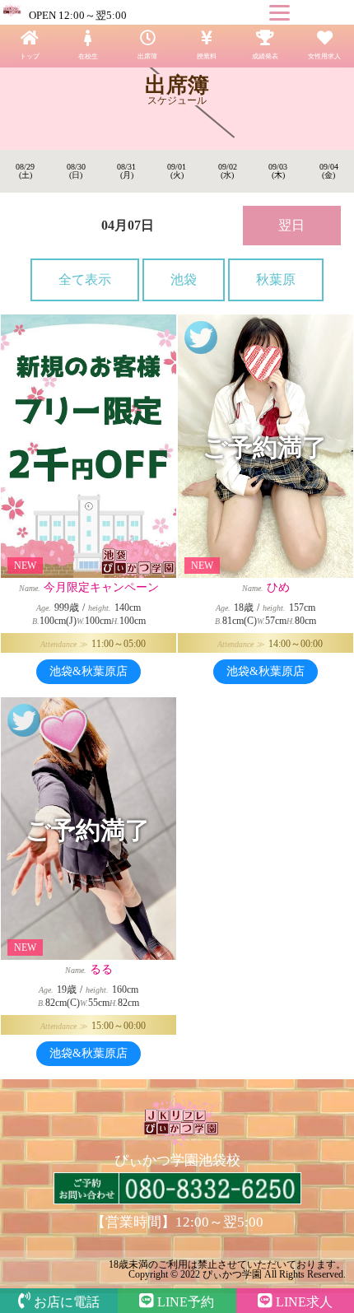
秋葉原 (276, 279)
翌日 (291, 225)
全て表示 (84, 279)
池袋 (183, 279)
